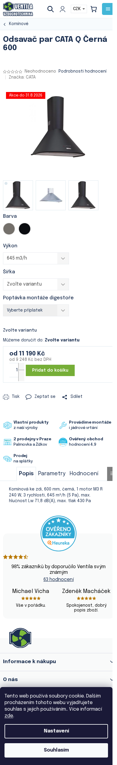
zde (8, 715)
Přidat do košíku (50, 370)
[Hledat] (53, 9)
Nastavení (56, 731)
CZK (77, 9)
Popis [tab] (26, 473)
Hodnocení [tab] (84, 473)
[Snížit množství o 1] (21, 375)
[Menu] (108, 9)
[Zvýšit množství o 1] (21, 368)
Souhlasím (56, 750)
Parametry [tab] (51, 473)
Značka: (22, 77)
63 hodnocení (59, 579)
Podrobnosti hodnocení (82, 71)
